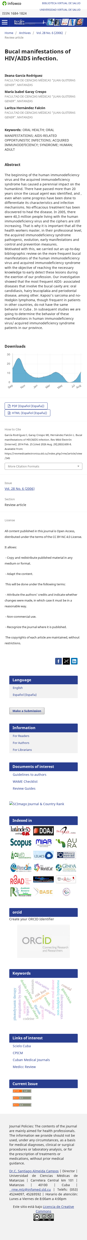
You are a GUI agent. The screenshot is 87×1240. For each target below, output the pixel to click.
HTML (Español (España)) (29, 413)
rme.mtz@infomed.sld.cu (30, 1189)
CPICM (18, 1053)
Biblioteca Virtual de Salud (61, 3)
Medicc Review (24, 1067)
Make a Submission (27, 711)
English (18, 688)
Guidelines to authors (29, 774)
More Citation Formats (23, 466)
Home (9, 33)
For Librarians (22, 750)
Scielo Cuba (22, 1046)
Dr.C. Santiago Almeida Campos (34, 1171)
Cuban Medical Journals (31, 1060)
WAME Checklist (25, 781)
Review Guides (24, 788)
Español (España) (25, 695)
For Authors (21, 743)
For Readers (21, 736)
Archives (25, 33)
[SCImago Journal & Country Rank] (36, 804)
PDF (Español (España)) (27, 406)
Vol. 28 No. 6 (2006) (49, 33)
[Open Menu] (4, 22)
